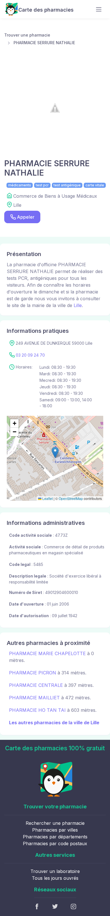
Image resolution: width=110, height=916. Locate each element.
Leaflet (47, 498)
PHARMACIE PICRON (32, 673)
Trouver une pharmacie (27, 35)
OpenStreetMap (71, 498)
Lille (78, 305)
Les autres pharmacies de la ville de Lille (54, 722)
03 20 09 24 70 (30, 355)
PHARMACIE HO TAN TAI (37, 710)
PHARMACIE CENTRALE (36, 685)
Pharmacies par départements (55, 837)
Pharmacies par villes (55, 830)
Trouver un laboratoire (55, 871)
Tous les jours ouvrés (55, 878)
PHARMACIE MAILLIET (34, 697)
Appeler (25, 217)
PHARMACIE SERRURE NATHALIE (44, 42)
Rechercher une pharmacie (55, 823)
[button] (55, 452)
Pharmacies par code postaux (55, 843)
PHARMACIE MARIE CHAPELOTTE (47, 653)
